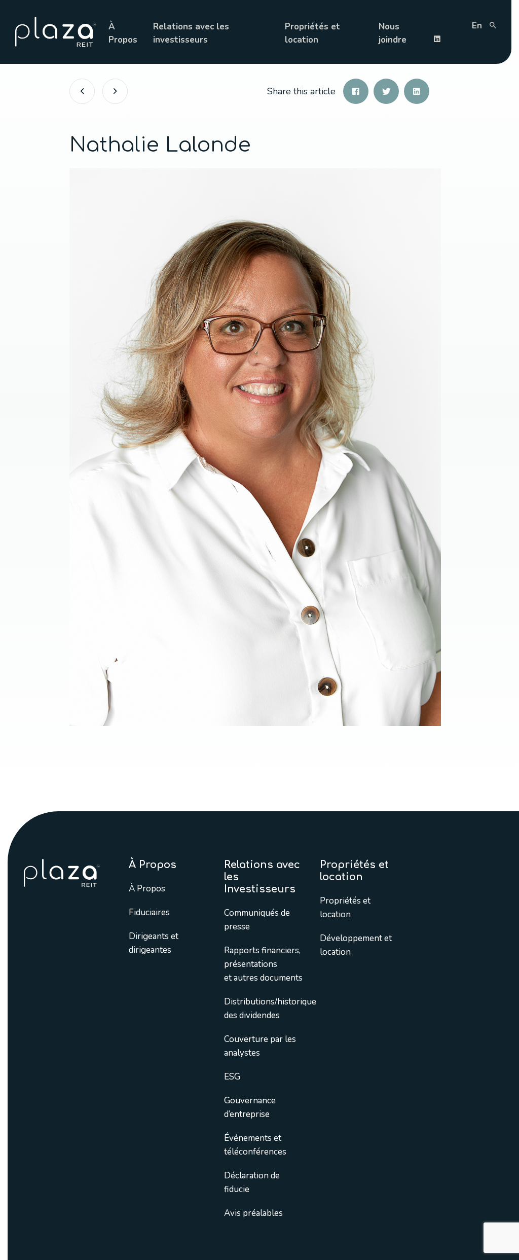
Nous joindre (392, 33)
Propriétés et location (312, 33)
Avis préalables (253, 1213)
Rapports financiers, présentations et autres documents (263, 964)
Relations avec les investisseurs (191, 33)
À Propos (122, 33)
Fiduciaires (149, 912)
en (477, 25)
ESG (232, 1077)
